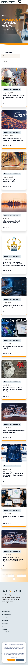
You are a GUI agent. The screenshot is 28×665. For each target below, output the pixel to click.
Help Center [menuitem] (4, 623)
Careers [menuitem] (3, 638)
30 (18, 575)
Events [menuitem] (3, 635)
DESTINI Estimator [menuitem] (6, 614)
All (10, 56)
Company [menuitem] (4, 629)
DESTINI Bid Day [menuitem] (5, 611)
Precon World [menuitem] (5, 632)
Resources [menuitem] (4, 620)
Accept (11, 659)
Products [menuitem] (4, 609)
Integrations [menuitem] (4, 617)
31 (21, 575)
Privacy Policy (14, 649)
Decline (20, 659)
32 (24, 575)
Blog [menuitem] (2, 626)
